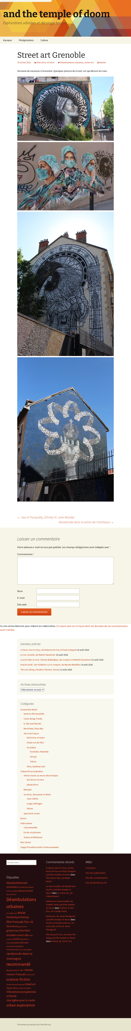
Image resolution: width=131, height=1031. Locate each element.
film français (14, 922)
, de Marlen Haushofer (37, 654)
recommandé (18, 964)
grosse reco (12, 930)
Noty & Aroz (24, 939)
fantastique (13, 917)
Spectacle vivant (32, 813)
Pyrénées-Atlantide (39, 751)
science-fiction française (15, 984)
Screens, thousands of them (37, 794)
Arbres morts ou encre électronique (41, 775)
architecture (22, 887)
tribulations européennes (21, 992)
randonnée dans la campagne (18, 949)
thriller (28, 988)
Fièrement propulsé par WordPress (34, 1024)
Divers (23, 818)
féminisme (12, 926)
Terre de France (31, 733)
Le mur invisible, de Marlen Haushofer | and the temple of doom (61, 889)
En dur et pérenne (32, 832)
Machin (102, 62)
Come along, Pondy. (33, 718)
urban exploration (20, 1005)
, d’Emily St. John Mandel (45, 517)
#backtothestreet (16, 883)
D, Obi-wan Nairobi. (33, 723)
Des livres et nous (35, 779)
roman (28, 970)
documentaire (11, 894)
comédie (14, 891)
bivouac (31, 887)
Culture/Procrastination (31, 771)
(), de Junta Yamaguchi (60, 926)
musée (16, 938)
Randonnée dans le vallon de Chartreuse (86, 522)
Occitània (31, 747)
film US (28, 922)
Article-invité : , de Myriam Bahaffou (50, 664)
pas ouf (19, 942)
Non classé (25, 842)
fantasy (24, 917)
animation (12, 886)
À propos (7, 40)
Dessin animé (25, 890)
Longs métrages (34, 803)
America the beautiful (34, 713)
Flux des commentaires (97, 877)
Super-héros (12, 988)
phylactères (32, 784)
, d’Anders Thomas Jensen (39, 669)
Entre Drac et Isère (45, 62)
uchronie (11, 996)
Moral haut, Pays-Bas (33, 728)
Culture (44, 40)
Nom (20, 591)
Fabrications (26, 823)
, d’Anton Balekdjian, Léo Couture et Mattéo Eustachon (55, 659)
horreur (25, 930)
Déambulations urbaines (71, 62)
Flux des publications (96, 872)
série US (22, 988)
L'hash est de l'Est (35, 742)
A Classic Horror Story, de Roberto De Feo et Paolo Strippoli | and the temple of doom (61, 871)
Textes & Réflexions (33, 837)
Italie (31, 935)
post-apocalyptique (14, 946)
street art (89, 62)
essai (21, 912)
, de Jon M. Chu (61, 941)
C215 (8, 891)
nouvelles (10, 942)
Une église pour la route (20, 1000)
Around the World (28, 709)
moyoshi (9, 939)
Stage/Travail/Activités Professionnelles (39, 847)
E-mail (21, 597)
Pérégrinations (26, 40)
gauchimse (23, 926)
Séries (30, 808)
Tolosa (33, 761)
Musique (28, 789)
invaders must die (17, 935)
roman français (16, 974)
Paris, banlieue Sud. (36, 766)
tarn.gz (33, 756)
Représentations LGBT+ (15, 970)
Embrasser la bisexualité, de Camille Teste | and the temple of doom (60, 904)
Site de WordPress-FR (96, 882)
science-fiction (18, 979)
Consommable (30, 827)
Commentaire (25, 554)
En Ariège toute (11, 913)
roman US (30, 974)
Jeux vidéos (32, 798)
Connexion (91, 867)
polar (25, 942)
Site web (22, 604)
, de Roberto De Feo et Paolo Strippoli (48, 649)
